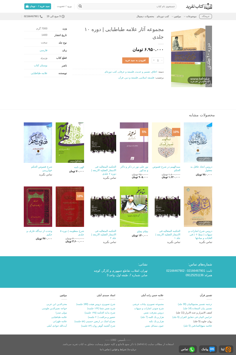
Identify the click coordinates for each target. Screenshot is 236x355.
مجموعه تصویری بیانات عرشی (148, 304)
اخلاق (154, 71)
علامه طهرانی (60, 321)
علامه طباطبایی (39, 73)
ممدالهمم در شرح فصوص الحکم (166, 168)
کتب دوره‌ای (163, 16)
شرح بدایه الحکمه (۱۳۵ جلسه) (100, 312)
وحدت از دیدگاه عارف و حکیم (39, 232)
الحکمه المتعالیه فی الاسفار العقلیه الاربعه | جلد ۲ (103, 234)
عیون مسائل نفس (154, 325)
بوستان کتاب (40, 65)
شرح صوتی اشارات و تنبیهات (149, 308)
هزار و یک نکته (156, 321)
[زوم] (207, 82)
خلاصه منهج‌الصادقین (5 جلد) (198, 325)
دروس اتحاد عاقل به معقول (201, 168)
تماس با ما (105, 349)
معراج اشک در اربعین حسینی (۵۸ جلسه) (94, 321)
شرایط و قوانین (119, 349)
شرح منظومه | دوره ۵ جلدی (72, 232)
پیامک (204, 349)
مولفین (177, 16)
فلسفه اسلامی (146, 77)
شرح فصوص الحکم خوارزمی (41, 168)
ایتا (222, 349)
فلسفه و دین (131, 77)
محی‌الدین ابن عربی (56, 304)
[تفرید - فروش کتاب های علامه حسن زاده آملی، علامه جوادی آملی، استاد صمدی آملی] (199, 6)
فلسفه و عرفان (126, 71)
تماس (184, 349)
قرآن (120, 77)
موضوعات (191, 16)
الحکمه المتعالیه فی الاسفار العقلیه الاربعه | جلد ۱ (167, 234)
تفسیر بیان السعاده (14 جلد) (197, 308)
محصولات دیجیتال (145, 16)
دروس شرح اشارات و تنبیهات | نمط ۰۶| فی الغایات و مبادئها (200, 234)
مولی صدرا (61, 312)
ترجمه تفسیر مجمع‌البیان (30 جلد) (195, 304)
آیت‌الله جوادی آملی (57, 325)
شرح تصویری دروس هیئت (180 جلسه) (95, 304)
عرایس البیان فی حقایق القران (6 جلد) (192, 317)
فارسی (43, 50)
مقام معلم (142, 231)
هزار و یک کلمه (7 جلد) (152, 317)
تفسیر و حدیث (142, 71)
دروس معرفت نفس (154, 312)
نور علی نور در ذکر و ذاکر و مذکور (134, 168)
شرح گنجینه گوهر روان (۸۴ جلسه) (98, 325)
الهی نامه (79, 167)
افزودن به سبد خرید (135, 60)
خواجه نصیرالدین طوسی (54, 308)
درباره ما (132, 349)
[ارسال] (80, 6)
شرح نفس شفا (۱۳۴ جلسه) (101, 308)
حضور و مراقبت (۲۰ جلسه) (101, 317)
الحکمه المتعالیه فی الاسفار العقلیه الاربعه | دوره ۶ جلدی (103, 170)
